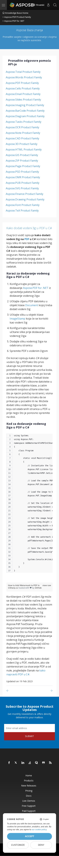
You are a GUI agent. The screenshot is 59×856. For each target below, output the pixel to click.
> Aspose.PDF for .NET (13, 20)
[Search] (55, 5)
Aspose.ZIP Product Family (22, 160)
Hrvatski (39, 5)
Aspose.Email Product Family (23, 94)
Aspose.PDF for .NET (35, 288)
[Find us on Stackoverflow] (30, 763)
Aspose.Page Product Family (23, 166)
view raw (46, 585)
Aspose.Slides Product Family (23, 99)
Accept (29, 836)
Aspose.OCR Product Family (22, 127)
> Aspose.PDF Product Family (16, 17)
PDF (26, 239)
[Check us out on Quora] (37, 763)
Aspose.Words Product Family (24, 77)
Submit (29, 736)
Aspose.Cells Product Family (23, 88)
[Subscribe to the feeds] (50, 763)
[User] (48, 5)
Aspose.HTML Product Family (24, 149)
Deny (41, 845)
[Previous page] (8, 690)
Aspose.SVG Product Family (22, 188)
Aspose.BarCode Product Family (25, 110)
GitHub (38, 588)
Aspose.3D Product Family (21, 144)
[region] (29, 505)
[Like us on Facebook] (9, 763)
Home (28, 775)
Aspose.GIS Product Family (22, 155)
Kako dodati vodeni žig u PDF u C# (29, 228)
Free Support (29, 805)
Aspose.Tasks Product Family (23, 122)
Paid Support (29, 810)
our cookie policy (39, 829)
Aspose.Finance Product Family (24, 194)
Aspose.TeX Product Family (22, 210)
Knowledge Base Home (16, 12)
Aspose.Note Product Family (23, 133)
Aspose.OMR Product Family (23, 177)
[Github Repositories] (43, 763)
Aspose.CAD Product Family (22, 138)
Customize (18, 845)
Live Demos (28, 800)
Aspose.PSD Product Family (22, 171)
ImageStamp (17, 318)
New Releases (28, 785)
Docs (28, 795)
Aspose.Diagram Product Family (25, 116)
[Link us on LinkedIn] (23, 763)
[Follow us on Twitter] (16, 763)
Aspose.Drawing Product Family (25, 199)
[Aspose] (21, 5)
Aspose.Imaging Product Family (25, 105)
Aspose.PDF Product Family (22, 83)
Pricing (28, 790)
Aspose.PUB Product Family (22, 183)
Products (28, 780)
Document (31, 305)
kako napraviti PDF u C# (25, 672)
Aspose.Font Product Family (22, 205)
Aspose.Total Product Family (23, 72)
